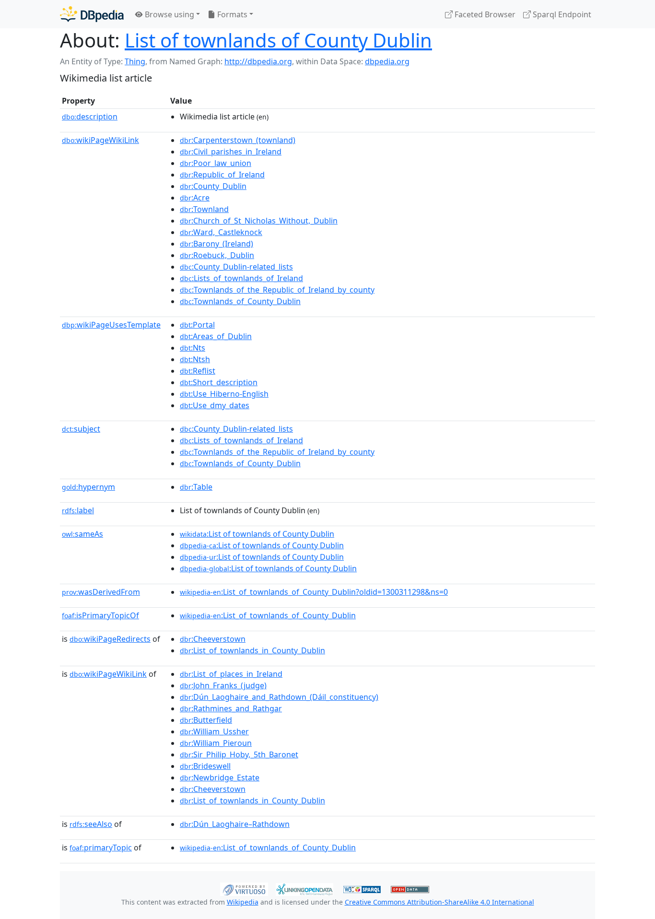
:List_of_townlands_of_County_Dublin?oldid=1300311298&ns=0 (314, 592)
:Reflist (197, 370)
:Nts (192, 347)
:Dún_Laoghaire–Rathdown (235, 824)
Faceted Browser (484, 14)
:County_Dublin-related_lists (236, 266)
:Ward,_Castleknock (221, 232)
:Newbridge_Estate (219, 777)
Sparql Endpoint (561, 14)
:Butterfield (206, 720)
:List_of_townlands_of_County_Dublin (268, 615)
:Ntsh (195, 359)
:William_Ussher (214, 731)
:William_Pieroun (216, 743)
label (78, 510)
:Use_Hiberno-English (224, 394)
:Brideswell (205, 766)
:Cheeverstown (213, 639)
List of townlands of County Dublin (278, 40)
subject (81, 429)
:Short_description (218, 382)
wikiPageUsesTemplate (111, 324)
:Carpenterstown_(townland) (237, 140)
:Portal (197, 324)
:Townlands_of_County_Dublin (240, 301)
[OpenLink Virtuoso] (244, 888)
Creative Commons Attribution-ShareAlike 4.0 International (439, 902)
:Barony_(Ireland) (216, 243)
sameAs (82, 534)
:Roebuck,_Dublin (217, 255)
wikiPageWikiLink (100, 140)
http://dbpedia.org (258, 61)
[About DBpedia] (92, 14)
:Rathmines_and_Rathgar (231, 708)
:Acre (195, 197)
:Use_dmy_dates (214, 405)
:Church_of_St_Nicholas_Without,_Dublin (259, 220)
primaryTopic (101, 847)
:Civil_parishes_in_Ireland (230, 151)
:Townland (204, 209)
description (89, 116)
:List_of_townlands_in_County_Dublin (252, 650)
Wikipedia (242, 902)
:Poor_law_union (215, 163)
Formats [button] (231, 14)
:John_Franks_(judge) (223, 685)
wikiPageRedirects (110, 639)
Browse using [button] (168, 14)
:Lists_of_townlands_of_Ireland (241, 278)
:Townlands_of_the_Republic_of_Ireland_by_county (277, 289)
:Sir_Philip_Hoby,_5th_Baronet (239, 754)
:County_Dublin (213, 186)
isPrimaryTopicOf (100, 615)
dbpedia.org (387, 61)
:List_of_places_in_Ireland (231, 674)
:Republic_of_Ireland (222, 174)
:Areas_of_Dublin (216, 336)
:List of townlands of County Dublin (257, 534)
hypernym (88, 487)
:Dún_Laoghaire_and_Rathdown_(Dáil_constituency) (279, 697)
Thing (135, 61)
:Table (196, 487)
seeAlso (91, 824)
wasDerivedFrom (101, 592)
